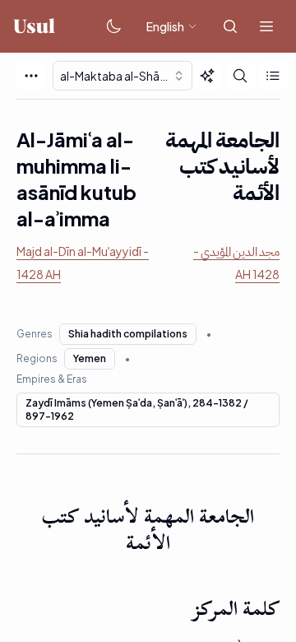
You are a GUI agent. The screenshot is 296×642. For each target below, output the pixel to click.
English (165, 26)
